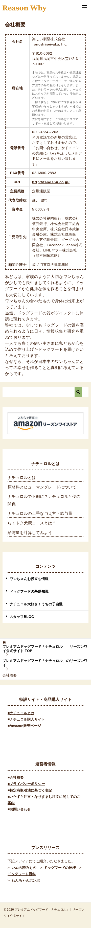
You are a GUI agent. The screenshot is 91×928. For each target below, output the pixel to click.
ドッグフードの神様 (60, 868)
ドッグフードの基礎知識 (29, 591)
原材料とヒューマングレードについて (42, 487)
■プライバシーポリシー (26, 784)
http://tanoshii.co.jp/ (51, 182)
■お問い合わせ (19, 809)
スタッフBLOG (22, 617)
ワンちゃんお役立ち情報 (29, 579)
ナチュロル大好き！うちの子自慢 (36, 604)
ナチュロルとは (22, 477)
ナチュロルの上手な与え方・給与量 (40, 513)
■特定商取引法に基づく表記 (30, 790)
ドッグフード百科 (22, 874)
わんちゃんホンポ (26, 880)
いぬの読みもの (24, 868)
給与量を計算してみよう (30, 532)
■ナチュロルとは (21, 713)
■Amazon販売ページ (24, 726)
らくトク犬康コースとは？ (32, 523)
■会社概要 (16, 777)
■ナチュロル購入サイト (26, 719)
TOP (45, 648)
